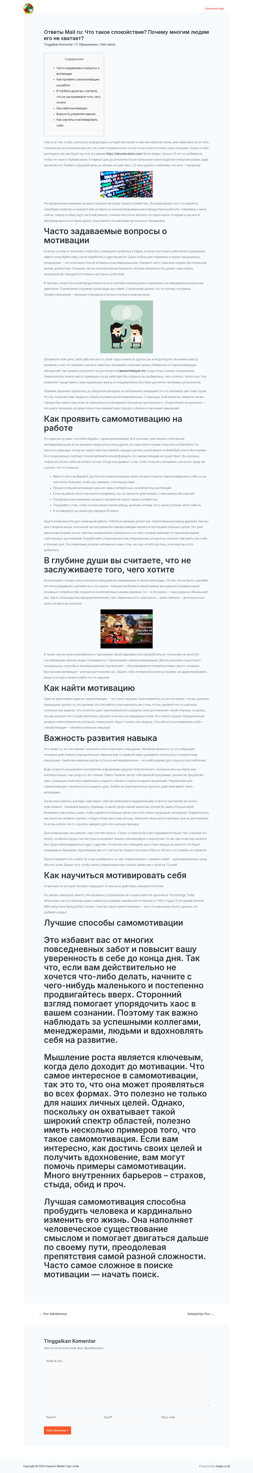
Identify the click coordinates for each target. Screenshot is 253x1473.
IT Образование (86, 44)
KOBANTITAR (50, 6)
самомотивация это (132, 371)
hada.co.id (223, 1466)
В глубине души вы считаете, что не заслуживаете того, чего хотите (78, 96)
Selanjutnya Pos (200, 1314)
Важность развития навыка (75, 114)
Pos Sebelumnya (53, 1314)
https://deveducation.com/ (124, 153)
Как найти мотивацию (71, 108)
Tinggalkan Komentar (58, 44)
